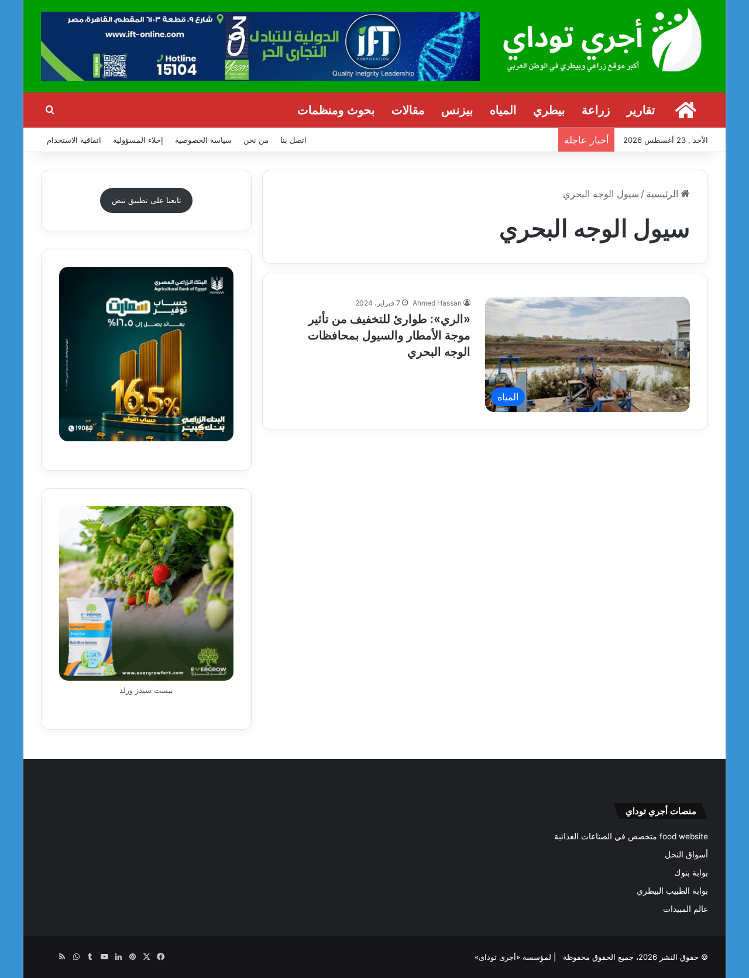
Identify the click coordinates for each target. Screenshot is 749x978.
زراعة (596, 110)
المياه (503, 110)
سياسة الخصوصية (203, 140)
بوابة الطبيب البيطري (672, 890)
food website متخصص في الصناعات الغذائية (631, 836)
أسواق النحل (686, 854)
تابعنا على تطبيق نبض (146, 200)
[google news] (48, 957)
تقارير (641, 110)
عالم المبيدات (685, 909)
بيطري (549, 110)
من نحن (256, 140)
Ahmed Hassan (437, 302)
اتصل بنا (293, 140)
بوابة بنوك (691, 872)
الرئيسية (663, 194)
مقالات (408, 110)
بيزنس (457, 110)
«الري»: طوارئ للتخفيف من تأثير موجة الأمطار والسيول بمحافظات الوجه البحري (389, 335)
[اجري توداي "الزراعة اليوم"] (602, 39)
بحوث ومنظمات (336, 110)
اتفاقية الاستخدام (74, 140)
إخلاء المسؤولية (138, 140)
